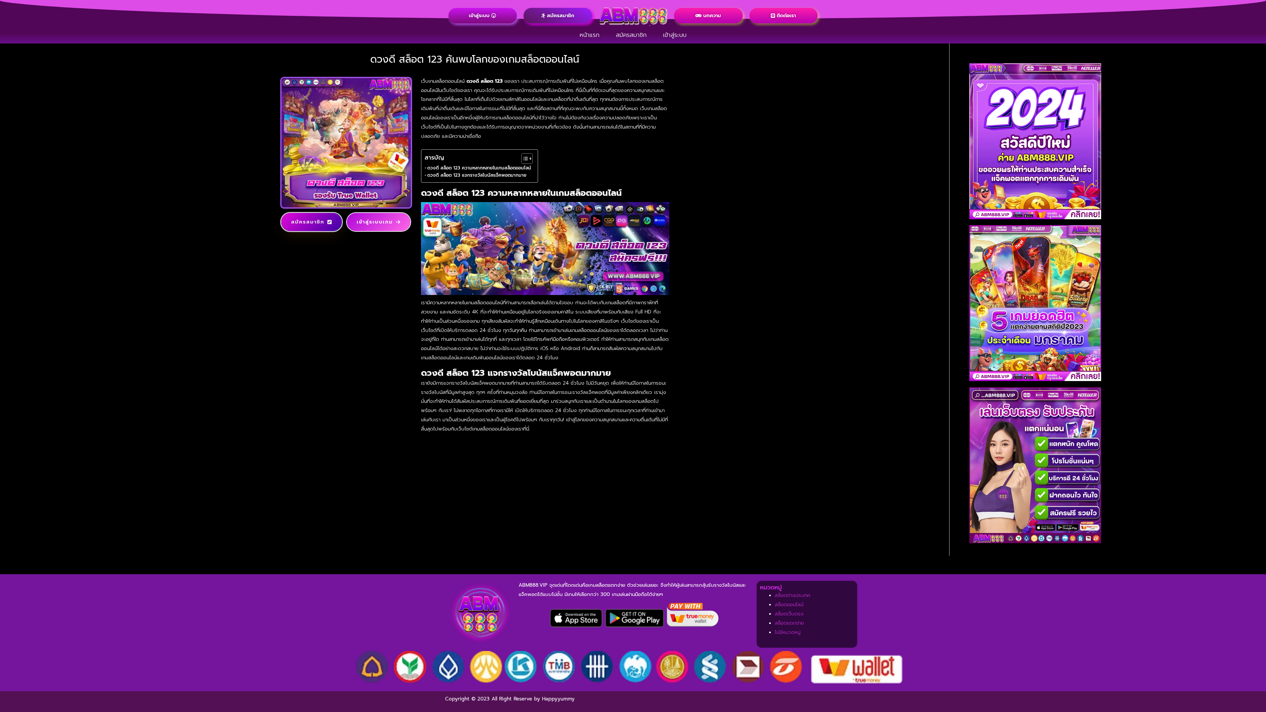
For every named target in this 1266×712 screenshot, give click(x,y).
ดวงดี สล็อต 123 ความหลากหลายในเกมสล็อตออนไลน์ (479, 167)
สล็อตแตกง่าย (789, 623)
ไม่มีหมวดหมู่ (787, 632)
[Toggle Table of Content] (523, 158)
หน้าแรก (589, 35)
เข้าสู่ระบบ (674, 35)
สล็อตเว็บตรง (789, 613)
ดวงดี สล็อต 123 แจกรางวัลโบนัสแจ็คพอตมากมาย (477, 175)
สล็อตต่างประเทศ (792, 595)
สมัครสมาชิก (631, 35)
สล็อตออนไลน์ (789, 604)
